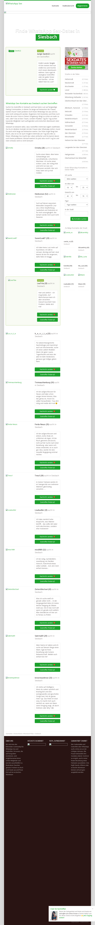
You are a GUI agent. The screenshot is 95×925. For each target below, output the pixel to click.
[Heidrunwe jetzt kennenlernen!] (17, 203)
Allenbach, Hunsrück (76, 108)
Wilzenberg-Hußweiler (76, 97)
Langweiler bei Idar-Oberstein (76, 149)
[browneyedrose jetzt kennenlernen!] (17, 688)
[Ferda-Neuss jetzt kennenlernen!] (17, 434)
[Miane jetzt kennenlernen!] (83, 278)
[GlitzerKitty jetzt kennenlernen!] (83, 238)
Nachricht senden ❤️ (47, 181)
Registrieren (82, 6)
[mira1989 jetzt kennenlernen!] (17, 557)
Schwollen (76, 115)
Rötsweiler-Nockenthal (76, 93)
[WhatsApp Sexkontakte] (14, 5)
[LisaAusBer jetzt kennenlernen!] (17, 520)
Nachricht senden (46, 90)
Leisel (76, 90)
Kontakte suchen (80, 219)
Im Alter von (69, 184)
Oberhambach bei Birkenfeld (76, 159)
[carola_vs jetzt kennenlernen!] (69, 235)
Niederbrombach (76, 119)
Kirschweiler (76, 86)
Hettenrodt (76, 79)
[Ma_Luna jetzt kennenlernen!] (83, 259)
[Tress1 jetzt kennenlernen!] (17, 486)
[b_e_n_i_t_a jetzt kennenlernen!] (17, 344)
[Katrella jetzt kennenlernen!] (69, 259)
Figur (67, 201)
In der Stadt (69, 209)
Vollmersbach (76, 122)
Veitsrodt (76, 111)
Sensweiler (76, 126)
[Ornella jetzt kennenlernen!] (17, 157)
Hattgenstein (76, 154)
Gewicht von (69, 192)
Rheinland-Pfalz (28, 734)
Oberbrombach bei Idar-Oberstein (77, 102)
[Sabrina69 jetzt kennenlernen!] (17, 646)
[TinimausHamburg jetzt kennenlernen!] (17, 392)
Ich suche (68, 175)
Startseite (55, 6)
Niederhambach (76, 129)
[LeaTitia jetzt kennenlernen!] (19, 290)
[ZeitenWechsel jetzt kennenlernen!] (17, 599)
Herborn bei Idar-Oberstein (76, 142)
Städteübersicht (68, 6)
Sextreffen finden (46, 186)
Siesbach (56, 148)
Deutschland (18, 734)
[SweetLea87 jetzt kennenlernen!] (17, 246)
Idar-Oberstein (76, 133)
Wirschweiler (76, 137)
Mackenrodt (76, 83)
